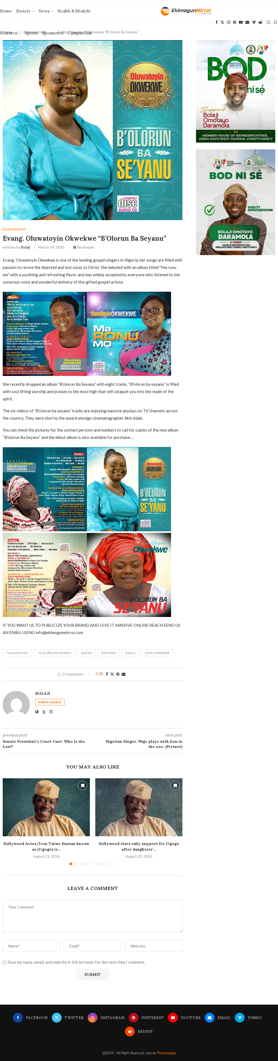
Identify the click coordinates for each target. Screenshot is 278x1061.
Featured (108, 653)
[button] (10, 821)
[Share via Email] (123, 674)
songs (130, 653)
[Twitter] (222, 22)
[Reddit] (260, 22)
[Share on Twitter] (112, 674)
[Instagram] (228, 22)
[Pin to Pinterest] (117, 674)
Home (6, 11)
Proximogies (166, 1052)
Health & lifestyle (74, 11)
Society (23, 11)
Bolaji (25, 247)
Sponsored (52, 33)
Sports (31, 33)
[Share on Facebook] (107, 674)
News (44, 11)
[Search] (268, 22)
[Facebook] (217, 22)
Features (8, 33)
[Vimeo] (254, 22)
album (86, 653)
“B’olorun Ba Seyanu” (55, 653)
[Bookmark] (275, 22)
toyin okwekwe (156, 653)
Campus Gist (80, 33)
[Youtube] (241, 22)
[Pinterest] (234, 22)
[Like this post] (101, 674)
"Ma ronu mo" (17, 653)
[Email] (247, 22)
